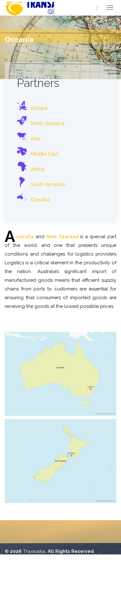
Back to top (19, 570)
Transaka (43, 11)
